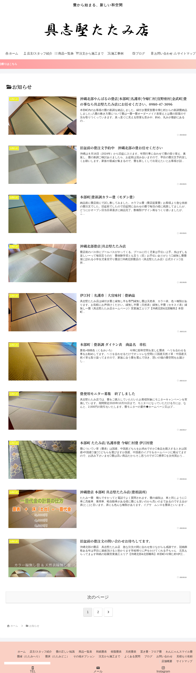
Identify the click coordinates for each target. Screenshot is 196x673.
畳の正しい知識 (65, 651)
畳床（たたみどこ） (57, 656)
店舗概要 (167, 661)
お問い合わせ (164, 656)
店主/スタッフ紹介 (41, 651)
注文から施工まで (109, 656)
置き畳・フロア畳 (151, 651)
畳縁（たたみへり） (29, 656)
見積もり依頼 (184, 656)
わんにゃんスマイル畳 (179, 651)
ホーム (22, 651)
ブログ (148, 656)
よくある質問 (132, 656)
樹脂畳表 (116, 651)
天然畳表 (131, 651)
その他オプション (84, 656)
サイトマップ (184, 661)
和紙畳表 (101, 651)
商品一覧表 (85, 651)
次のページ (98, 597)
